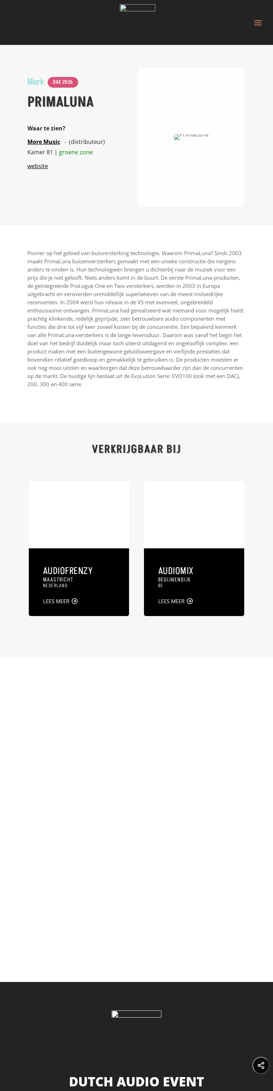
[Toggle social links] (260, 1065)
